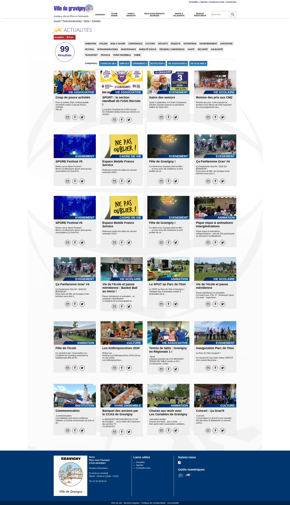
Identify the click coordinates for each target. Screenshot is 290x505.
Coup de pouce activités (73, 97)
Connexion (231, 2)
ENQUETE (176, 44)
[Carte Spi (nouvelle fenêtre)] (187, 477)
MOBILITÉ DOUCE (147, 49)
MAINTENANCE (128, 49)
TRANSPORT (91, 55)
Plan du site (116, 503)
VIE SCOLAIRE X (198, 63)
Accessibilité (173, 503)
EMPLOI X (124, 63)
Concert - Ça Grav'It (210, 410)
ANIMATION (90, 44)
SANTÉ (191, 49)
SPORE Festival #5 (69, 161)
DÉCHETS (163, 44)
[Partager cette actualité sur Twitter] (82, 117)
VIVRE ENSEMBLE (122, 55)
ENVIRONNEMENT (208, 44)
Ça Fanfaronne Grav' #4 (213, 161)
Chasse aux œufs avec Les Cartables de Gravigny (168, 412)
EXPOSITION (226, 44)
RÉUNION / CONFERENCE (172, 49)
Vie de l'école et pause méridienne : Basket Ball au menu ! (119, 288)
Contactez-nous (216, 2)
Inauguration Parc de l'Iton (215, 348)
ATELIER (103, 44)
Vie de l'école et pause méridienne (212, 286)
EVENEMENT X (140, 63)
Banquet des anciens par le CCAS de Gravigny (120, 412)
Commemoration (68, 410)
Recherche (70, 2)
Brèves (70, 37)
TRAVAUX (105, 55)
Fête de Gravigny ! (162, 161)
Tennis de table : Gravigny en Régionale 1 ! (168, 349)
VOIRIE (137, 55)
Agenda (204, 2)
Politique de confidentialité (153, 503)
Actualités (194, 2)
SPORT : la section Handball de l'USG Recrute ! (121, 101)
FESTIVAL (89, 49)
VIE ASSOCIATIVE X (177, 63)
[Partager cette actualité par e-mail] (67, 117)
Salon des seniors (162, 97)
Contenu (62, 2)
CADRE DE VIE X (108, 63)
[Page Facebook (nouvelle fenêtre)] (179, 463)
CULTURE (150, 44)
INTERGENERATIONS (107, 49)
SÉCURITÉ (203, 49)
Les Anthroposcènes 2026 (121, 348)
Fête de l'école (66, 348)
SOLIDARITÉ (217, 49)
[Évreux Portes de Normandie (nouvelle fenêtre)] (180, 477)
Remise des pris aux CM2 (214, 97)
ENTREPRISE (190, 44)
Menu (56, 2)
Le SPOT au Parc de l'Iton (167, 284)
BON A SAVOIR (118, 44)
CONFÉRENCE (135, 44)
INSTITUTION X (157, 63)
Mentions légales (131, 503)
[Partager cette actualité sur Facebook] (75, 117)
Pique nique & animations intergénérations (214, 224)
